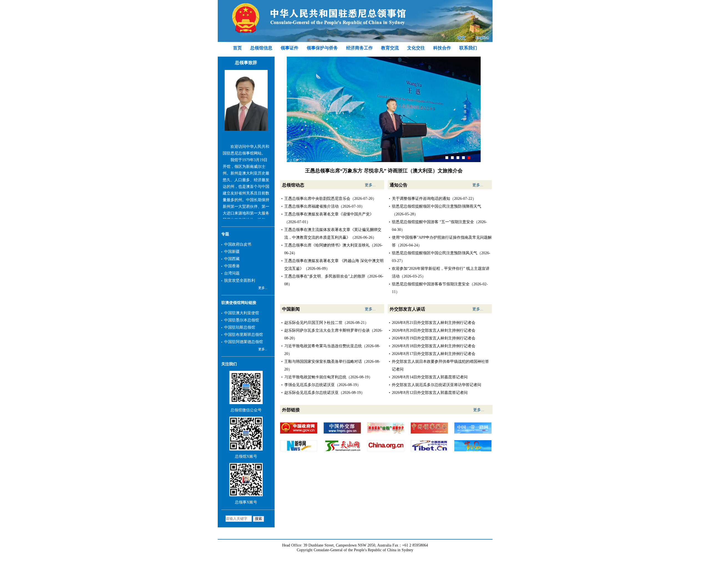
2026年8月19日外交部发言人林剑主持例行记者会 (433, 338)
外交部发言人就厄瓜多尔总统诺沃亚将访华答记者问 (436, 385)
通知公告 (398, 185)
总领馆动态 (293, 185)
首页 (237, 48)
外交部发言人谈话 (407, 309)
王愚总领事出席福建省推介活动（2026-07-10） (324, 206)
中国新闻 (291, 309)
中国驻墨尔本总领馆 (241, 320)
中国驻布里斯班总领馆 (243, 335)
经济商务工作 (359, 48)
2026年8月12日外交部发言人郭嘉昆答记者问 (430, 393)
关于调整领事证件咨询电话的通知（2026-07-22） (434, 199)
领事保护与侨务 (322, 48)
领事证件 (289, 48)
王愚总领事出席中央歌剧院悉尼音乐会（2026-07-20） (330, 199)
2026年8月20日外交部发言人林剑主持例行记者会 (433, 330)
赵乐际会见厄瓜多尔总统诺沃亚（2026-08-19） (324, 393)
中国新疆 (232, 252)
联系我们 (468, 48)
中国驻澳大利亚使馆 (241, 313)
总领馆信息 (261, 48)
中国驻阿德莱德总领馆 (243, 342)
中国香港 (232, 266)
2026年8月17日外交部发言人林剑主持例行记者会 (433, 354)
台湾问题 (232, 273)
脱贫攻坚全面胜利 (239, 280)
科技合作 (442, 48)
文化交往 (416, 48)
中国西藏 (232, 259)
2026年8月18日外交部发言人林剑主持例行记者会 (433, 346)
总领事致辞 (246, 62)
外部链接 (291, 409)
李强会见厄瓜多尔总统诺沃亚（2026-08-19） (322, 385)
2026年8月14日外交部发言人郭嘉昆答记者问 (430, 377)
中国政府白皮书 (237, 244)
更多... (262, 288)
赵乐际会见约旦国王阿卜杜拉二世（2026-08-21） (326, 323)
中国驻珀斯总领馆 (239, 327)
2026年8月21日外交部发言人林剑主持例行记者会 (433, 323)
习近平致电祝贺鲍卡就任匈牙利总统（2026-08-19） (328, 377)
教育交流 (390, 48)
